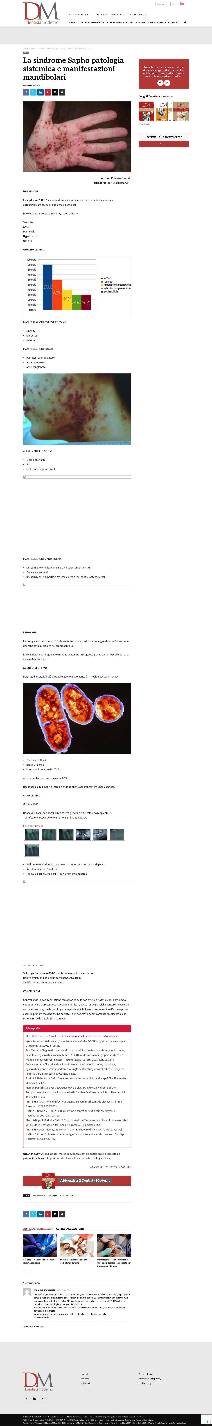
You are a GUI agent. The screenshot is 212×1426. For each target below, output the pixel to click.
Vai (161, 144)
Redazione (27, 85)
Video (160, 22)
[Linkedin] (167, 83)
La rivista (85, 1374)
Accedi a (176, 4)
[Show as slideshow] (33, 825)
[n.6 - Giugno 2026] (163, 112)
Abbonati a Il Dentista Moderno (85, 1181)
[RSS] (43, 1399)
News (72, 22)
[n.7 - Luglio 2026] (48, 1181)
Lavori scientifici (90, 22)
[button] (185, 22)
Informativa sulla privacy (150, 1378)
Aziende (173, 22)
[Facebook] (160, 83)
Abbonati (161, 4)
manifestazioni (38, 1195)
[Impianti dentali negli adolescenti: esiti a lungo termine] (77, 1245)
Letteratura (114, 22)
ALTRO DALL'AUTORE (70, 1228)
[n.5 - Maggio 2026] (181, 112)
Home (25, 48)
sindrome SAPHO (67, 1195)
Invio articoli (118, 14)
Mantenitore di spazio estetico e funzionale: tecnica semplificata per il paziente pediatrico (114, 1263)
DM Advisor (101, 14)
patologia (53, 1195)
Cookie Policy (145, 1383)
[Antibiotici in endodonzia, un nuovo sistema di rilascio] (40, 1245)
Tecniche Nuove (146, 1374)
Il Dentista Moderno (79, 14)
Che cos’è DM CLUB (138, 14)
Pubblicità (85, 1383)
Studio (130, 22)
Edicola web (144, 124)
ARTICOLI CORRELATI (38, 1228)
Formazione (145, 22)
